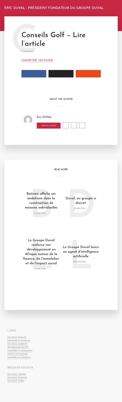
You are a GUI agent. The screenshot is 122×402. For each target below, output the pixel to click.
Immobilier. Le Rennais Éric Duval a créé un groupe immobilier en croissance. (20, 354)
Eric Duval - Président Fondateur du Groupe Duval (54, 8)
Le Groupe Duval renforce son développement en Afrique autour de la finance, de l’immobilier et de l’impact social (41, 252)
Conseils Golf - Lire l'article (37, 60)
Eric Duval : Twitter (16, 381)
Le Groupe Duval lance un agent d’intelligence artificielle (81, 252)
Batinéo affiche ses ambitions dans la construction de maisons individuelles (41, 200)
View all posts (49, 126)
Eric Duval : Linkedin (16, 374)
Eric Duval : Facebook (17, 378)
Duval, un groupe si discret (81, 201)
